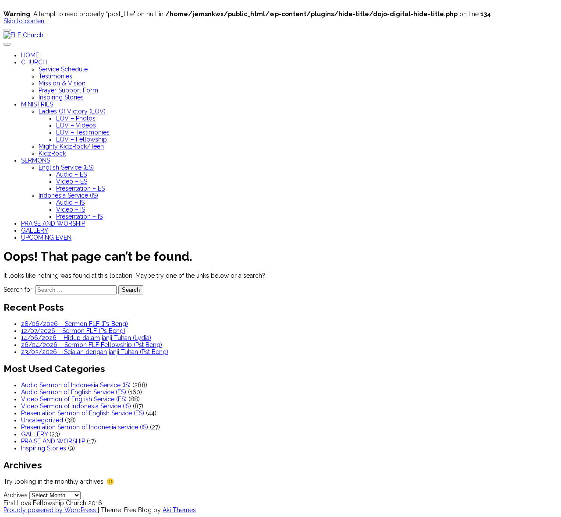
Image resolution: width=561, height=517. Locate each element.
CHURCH (34, 62)
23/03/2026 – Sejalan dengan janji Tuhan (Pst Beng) (94, 351)
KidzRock (52, 153)
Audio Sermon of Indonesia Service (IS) (76, 385)
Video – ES (71, 181)
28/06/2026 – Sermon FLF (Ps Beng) (74, 323)
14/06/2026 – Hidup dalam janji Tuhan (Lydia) (86, 337)
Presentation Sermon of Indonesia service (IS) (84, 427)
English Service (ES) (66, 167)
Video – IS (70, 209)
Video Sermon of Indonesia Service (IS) (76, 406)
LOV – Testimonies (83, 132)
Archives (16, 495)
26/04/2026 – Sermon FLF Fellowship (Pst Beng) (91, 344)
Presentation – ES (80, 188)
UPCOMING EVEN (46, 237)
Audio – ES (71, 174)
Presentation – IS (79, 216)
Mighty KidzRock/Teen (71, 146)
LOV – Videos (76, 125)
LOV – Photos (76, 118)
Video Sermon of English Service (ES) (74, 399)
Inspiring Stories (61, 97)
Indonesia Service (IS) (68, 195)
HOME (30, 55)
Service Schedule (63, 69)
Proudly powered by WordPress (51, 509)
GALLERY (34, 230)
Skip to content (25, 21)
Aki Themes (179, 509)
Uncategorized (42, 420)
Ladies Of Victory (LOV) (72, 111)
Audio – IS (70, 202)
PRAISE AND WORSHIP (53, 223)
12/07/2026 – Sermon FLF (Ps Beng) (73, 330)
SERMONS (35, 160)
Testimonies (55, 76)
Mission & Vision (62, 83)
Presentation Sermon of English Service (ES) (82, 413)
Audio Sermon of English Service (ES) (73, 392)
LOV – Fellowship (81, 139)
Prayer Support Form (68, 90)
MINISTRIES (37, 104)
